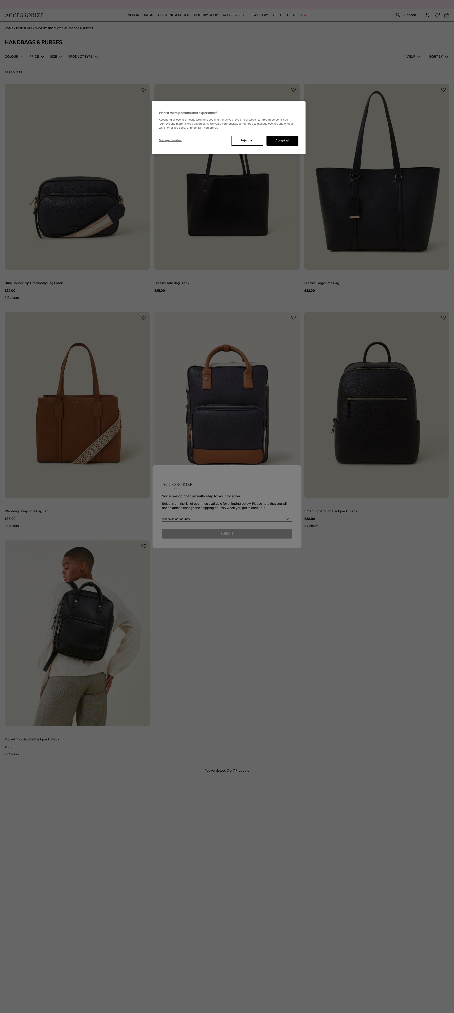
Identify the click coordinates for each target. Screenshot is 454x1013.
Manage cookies (170, 140)
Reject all (247, 140)
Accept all (282, 140)
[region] (229, 127)
